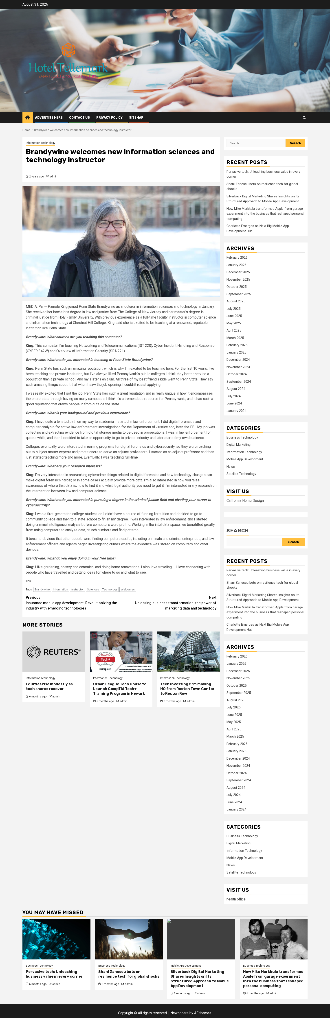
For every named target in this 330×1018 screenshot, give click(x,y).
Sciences (93, 589)
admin (53, 176)
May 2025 (234, 323)
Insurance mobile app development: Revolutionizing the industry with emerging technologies (71, 602)
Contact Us (79, 118)
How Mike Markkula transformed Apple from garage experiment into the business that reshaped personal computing (265, 214)
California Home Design (245, 500)
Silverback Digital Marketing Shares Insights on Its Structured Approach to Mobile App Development (200, 979)
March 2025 (235, 338)
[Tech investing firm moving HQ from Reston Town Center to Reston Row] (188, 651)
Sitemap (136, 118)
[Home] (27, 118)
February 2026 (237, 258)
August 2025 (236, 301)
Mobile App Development (245, 459)
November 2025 (238, 279)
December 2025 (238, 272)
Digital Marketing (239, 445)
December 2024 (238, 360)
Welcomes (128, 589)
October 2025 (236, 287)
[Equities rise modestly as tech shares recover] (53, 651)
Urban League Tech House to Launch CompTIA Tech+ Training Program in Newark (119, 689)
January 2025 (236, 352)
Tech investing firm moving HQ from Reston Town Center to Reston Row (187, 689)
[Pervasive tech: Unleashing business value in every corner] (56, 939)
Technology (109, 589)
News (231, 467)
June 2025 (234, 316)
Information (60, 589)
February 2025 (237, 345)
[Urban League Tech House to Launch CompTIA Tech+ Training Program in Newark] (121, 651)
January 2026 (236, 265)
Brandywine (42, 589)
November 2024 (238, 367)
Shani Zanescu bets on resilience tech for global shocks (128, 974)
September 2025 (239, 294)
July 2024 (233, 396)
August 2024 (236, 389)
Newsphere (179, 1013)
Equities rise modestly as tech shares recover (49, 686)
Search (238, 531)
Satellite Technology (241, 474)
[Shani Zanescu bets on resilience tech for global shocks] (129, 939)
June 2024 (234, 403)
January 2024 (236, 411)
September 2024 (239, 382)
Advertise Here (49, 118)
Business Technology (242, 437)
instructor (77, 589)
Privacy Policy (109, 118)
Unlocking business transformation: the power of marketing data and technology (175, 602)
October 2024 (236, 374)
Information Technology (40, 142)
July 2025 (233, 309)
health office (236, 899)
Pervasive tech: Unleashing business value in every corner (54, 974)
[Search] (304, 117)
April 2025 (234, 330)
